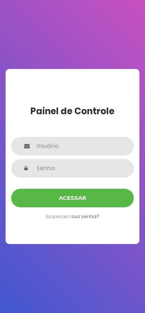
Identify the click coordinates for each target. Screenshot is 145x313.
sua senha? (85, 216)
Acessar (72, 197)
